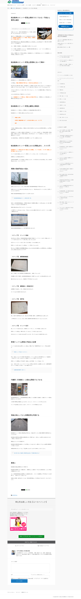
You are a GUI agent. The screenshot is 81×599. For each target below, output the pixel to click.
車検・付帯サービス (63, 117)
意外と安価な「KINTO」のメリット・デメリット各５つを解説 (67, 203)
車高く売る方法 (62, 120)
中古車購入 (61, 86)
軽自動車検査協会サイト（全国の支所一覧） (23, 198)
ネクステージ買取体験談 (36, 5)
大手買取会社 (62, 92)
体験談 (61, 89)
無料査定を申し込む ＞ (65, 26)
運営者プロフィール (45, 5)
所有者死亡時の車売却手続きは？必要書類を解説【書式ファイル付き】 (66, 180)
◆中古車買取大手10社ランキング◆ (64, 47)
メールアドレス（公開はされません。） (38, 574)
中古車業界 (61, 83)
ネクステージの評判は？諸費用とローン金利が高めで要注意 (66, 158)
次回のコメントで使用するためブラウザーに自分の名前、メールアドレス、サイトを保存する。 (30, 578)
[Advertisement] (66, 235)
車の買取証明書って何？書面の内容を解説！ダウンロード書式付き (66, 192)
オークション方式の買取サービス (65, 75)
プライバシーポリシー (11, 592)
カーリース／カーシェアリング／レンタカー (66, 79)
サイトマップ (52, 5)
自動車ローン (62, 105)
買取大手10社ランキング (11, 5)
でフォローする (20, 545)
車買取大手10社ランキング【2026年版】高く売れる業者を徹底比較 (66, 142)
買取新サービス (62, 111)
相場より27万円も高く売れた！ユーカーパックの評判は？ (31, 536)
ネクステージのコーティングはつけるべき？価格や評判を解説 (66, 197)
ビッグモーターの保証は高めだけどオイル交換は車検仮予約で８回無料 (66, 164)
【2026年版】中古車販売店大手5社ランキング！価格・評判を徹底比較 (66, 136)
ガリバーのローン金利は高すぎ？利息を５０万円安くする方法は (66, 208)
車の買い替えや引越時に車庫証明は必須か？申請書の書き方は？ (27, 453)
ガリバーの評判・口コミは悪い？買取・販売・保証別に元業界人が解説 (66, 131)
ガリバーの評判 (28, 5)
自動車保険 (61, 108)
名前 (11, 574)
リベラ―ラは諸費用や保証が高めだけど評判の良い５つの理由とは (66, 186)
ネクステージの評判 (20, 5)
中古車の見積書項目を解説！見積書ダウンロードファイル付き (66, 169)
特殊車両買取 (62, 102)
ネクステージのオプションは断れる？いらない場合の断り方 (66, 61)
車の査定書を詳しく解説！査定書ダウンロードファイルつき (66, 147)
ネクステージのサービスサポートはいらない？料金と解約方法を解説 (66, 56)
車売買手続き (14, 495)
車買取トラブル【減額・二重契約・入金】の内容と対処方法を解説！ (66, 65)
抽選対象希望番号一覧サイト (20, 369)
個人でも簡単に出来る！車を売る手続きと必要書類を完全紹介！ (66, 175)
